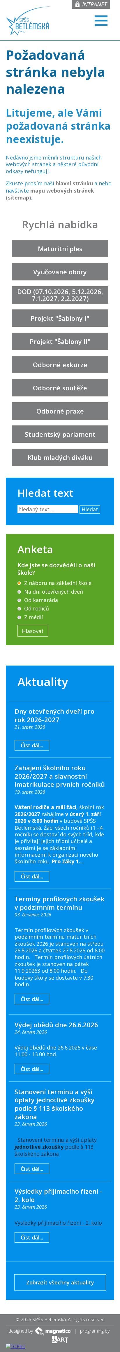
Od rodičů (36, 608)
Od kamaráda (40, 600)
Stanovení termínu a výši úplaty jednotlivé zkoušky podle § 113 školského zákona (55, 1104)
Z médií (33, 617)
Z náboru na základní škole (57, 582)
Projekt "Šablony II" (60, 341)
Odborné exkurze (60, 364)
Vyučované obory (60, 271)
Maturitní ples (60, 248)
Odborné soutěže (60, 387)
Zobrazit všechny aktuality (60, 1282)
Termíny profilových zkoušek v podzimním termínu (60, 902)
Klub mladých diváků (60, 457)
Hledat (90, 509)
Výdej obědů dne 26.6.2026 (56, 1024)
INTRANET (94, 4)
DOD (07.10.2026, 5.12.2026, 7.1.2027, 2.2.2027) (60, 295)
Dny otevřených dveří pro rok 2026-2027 (54, 715)
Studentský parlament (60, 434)
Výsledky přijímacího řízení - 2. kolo (58, 1195)
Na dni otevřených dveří (53, 591)
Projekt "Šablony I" (60, 318)
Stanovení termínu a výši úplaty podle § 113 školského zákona (56, 1146)
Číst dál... (32, 745)
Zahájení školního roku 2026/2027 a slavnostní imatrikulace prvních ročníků (60, 776)
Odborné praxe (60, 411)
